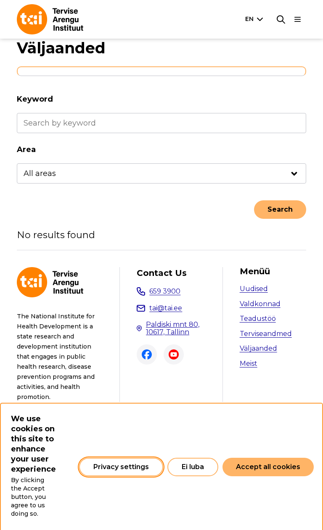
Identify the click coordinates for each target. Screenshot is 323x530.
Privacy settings (121, 467)
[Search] (281, 19)
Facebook (147, 354)
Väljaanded (258, 348)
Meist (248, 363)
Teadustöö (258, 319)
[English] (255, 19)
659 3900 (164, 291)
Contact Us (162, 273)
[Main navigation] (297, 19)
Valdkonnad (260, 304)
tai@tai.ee (165, 308)
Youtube (174, 354)
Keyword (35, 99)
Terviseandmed (266, 334)
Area (26, 149)
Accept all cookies (268, 467)
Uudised (254, 289)
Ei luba (193, 467)
